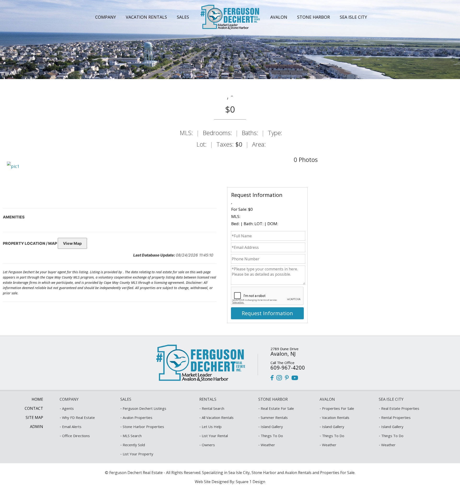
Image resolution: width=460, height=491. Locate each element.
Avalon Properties (137, 417)
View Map (72, 243)
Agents (68, 408)
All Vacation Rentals (218, 417)
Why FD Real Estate (78, 417)
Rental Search (213, 408)
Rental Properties (396, 417)
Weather (268, 444)
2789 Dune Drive (284, 348)
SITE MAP (34, 417)
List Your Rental (215, 435)
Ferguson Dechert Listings (144, 408)
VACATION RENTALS (146, 17)
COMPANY (105, 17)
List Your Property (138, 453)
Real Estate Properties (400, 408)
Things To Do (272, 435)
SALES (183, 17)
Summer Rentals (274, 417)
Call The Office (282, 362)
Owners (208, 444)
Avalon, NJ (283, 353)
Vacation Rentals (335, 417)
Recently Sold (134, 444)
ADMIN (36, 426)
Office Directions (76, 435)
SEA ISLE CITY (353, 17)
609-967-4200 (287, 367)
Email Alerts (71, 426)
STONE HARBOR (313, 17)
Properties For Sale (338, 408)
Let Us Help (212, 426)
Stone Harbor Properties (143, 426)
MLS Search (132, 435)
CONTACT (34, 408)
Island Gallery (272, 426)
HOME (37, 399)
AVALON (278, 17)
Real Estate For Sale (277, 408)
